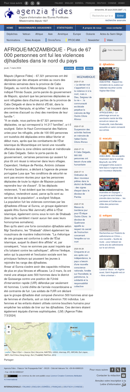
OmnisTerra (54, 40)
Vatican (26, 34)
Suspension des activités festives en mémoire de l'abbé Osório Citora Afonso (82, 135)
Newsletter (93, 40)
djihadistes (69, 68)
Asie (50, 34)
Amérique (63, 34)
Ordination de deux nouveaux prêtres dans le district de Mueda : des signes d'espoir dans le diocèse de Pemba (82, 185)
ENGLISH (69, 3)
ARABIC (121, 3)
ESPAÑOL (79, 3)
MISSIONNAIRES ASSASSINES (35, 27)
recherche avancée (115, 20)
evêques (89, 68)
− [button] (9, 332)
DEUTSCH (101, 3)
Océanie (90, 34)
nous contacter (114, 27)
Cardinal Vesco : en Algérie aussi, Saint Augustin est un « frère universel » (112, 272)
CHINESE (112, 3)
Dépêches (12, 34)
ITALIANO (59, 3)
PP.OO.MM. (74, 40)
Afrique (39, 34)
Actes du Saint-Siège (111, 34)
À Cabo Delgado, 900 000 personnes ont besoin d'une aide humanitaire (82, 158)
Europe (77, 34)
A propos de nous (92, 27)
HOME (10, 27)
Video (109, 40)
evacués (80, 68)
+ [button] (9, 327)
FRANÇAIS (90, 3)
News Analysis (32, 40)
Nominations (13, 40)
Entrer (120, 15)
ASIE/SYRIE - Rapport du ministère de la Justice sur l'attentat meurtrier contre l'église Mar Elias (111, 86)
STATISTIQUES (65, 27)
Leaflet (7, 352)
